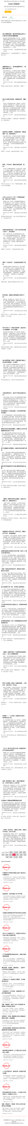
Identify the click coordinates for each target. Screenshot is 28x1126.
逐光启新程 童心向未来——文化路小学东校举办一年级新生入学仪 (14, 1093)
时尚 (13, 1)
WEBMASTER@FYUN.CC (17, 1123)
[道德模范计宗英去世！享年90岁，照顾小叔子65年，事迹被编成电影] (14, 519)
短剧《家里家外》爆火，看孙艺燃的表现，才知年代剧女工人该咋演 (13, 782)
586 (24, 852)
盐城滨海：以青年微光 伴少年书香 (12, 894)
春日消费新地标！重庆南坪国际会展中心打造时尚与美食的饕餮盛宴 (14, 35)
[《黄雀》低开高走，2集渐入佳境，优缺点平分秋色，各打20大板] (14, 817)
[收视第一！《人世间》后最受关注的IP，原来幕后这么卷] (14, 703)
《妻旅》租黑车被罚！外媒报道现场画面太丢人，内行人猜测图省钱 (14, 653)
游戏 (18, 6)
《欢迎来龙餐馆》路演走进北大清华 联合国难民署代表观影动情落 (13, 1029)
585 (21, 852)
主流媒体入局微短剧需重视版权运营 (11, 800)
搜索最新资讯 (8, 11)
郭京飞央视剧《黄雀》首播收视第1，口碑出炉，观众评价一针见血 (14, 684)
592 (21, 854)
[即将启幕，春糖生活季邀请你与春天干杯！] (12, 281)
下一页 (15, 857)
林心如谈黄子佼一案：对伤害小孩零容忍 (12, 587)
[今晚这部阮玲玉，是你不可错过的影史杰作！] (13, 379)
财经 (10, 6)
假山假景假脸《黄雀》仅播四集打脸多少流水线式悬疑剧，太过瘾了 (14, 361)
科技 (16, 6)
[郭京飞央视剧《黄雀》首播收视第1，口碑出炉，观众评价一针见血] (14, 670)
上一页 (16, 852)
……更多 (13, 47)
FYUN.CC (12, 1120)
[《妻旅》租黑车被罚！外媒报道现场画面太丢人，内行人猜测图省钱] (14, 639)
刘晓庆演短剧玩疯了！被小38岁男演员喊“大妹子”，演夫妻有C (14, 230)
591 (18, 854)
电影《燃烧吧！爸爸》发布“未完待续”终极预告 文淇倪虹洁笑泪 (13, 1005)
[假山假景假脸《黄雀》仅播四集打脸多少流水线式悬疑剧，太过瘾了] (14, 348)
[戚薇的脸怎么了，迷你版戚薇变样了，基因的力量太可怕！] (14, 54)
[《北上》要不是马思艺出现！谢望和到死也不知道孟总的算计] (14, 736)
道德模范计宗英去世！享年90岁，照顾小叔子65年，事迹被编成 (14, 532)
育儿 (23, 6)
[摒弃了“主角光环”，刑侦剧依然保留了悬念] (12, 249)
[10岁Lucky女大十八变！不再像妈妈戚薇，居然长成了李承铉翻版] (14, 184)
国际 (8, 1)
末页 (20, 857)
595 (11, 857)
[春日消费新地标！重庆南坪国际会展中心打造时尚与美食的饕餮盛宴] (14, 21)
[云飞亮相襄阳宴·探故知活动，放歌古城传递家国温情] (6, 948)
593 (25, 854)
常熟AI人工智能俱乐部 (18, 1120)
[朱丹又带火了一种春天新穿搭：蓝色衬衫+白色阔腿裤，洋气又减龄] (14, 315)
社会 (10, 1)
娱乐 (8, 6)
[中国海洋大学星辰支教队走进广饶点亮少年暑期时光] (6, 867)
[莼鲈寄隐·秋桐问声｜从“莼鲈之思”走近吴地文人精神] (6, 1045)
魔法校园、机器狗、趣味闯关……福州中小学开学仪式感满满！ (13, 968)
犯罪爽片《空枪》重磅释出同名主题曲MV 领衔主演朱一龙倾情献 (14, 1017)
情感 (16, 1)
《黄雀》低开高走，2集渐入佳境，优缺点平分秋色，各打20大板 (14, 830)
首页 (11, 852)
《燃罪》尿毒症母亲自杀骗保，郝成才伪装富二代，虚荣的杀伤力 (14, 500)
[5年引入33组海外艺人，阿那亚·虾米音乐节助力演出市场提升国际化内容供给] (6, 928)
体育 (5, 6)
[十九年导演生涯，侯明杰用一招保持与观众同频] (6, 1065)
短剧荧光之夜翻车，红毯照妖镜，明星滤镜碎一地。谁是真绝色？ (14, 133)
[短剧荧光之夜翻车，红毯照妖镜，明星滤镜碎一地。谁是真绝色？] (14, 119)
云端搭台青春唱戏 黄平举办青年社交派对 (14, 913)
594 (7, 857)
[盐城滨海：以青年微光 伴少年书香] (6, 888)
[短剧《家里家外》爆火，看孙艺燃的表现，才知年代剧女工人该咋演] (14, 768)
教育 (21, 6)
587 (3, 854)
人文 (18, 1)
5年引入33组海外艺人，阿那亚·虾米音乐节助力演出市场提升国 (14, 934)
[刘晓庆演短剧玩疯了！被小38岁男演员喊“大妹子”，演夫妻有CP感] (14, 217)
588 (7, 854)
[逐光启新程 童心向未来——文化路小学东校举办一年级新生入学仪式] (6, 1086)
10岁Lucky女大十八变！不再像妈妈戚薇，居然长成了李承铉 (13, 198)
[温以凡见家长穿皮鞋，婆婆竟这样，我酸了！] (13, 86)
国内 (5, 1)
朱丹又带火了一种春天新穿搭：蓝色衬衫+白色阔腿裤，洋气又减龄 (14, 328)
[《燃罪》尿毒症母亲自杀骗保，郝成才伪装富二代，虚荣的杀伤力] (14, 486)
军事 (13, 6)
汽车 (21, 1)
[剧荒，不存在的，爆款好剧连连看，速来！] (12, 151)
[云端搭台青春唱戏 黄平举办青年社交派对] (6, 907)
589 (10, 854)
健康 (23, 1)
